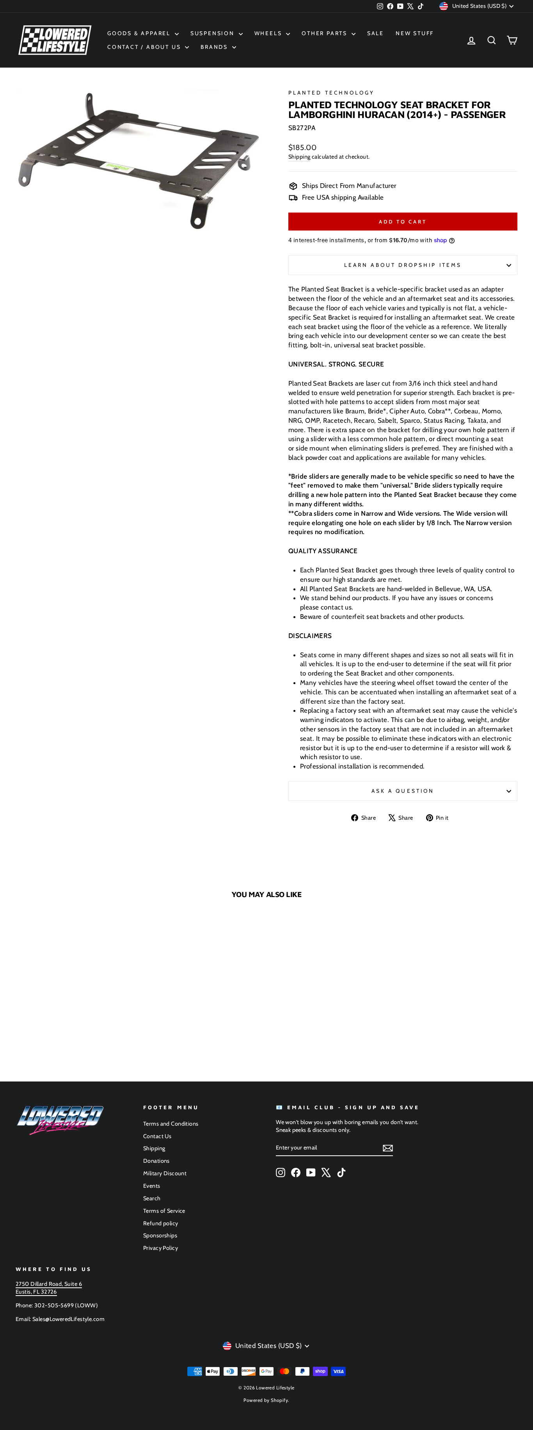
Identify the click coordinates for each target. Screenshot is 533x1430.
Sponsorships (160, 1235)
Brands (215, 46)
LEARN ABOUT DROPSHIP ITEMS (403, 265)
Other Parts (326, 33)
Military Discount (165, 1173)
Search (152, 1198)
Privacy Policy (160, 1247)
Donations (156, 1160)
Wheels (269, 33)
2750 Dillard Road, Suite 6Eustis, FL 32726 (49, 1287)
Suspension (213, 33)
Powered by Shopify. (266, 1400)
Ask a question (402, 791)
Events (151, 1185)
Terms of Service (164, 1210)
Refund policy (160, 1223)
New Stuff (415, 33)
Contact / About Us (145, 46)
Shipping (299, 156)
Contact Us (157, 1136)
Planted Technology (331, 92)
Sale (375, 33)
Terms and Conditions (171, 1123)
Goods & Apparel (140, 33)
